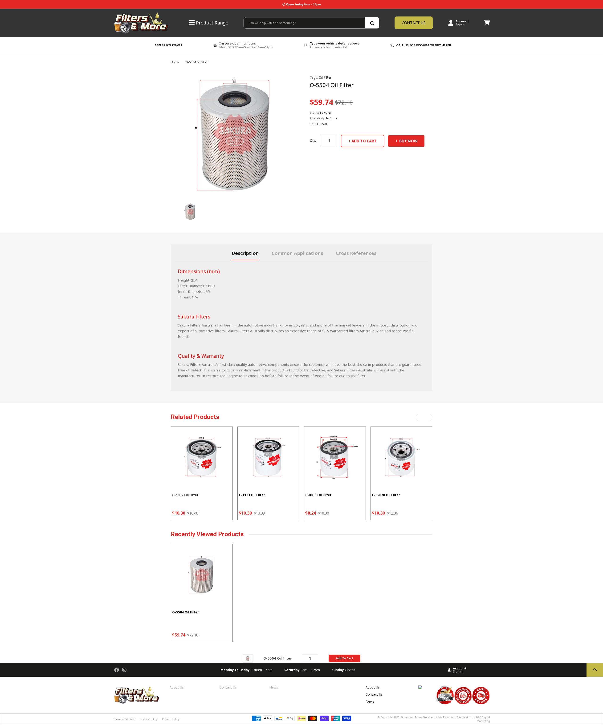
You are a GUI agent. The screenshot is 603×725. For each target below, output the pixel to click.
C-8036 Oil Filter (318, 495)
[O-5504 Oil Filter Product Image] (190, 211)
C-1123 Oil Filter (252, 495)
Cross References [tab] (356, 253)
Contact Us (228, 687)
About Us (177, 687)
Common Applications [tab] (297, 253)
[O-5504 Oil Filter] (248, 658)
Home (175, 62)
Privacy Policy (148, 719)
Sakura (325, 112)
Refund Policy (170, 719)
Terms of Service (124, 719)
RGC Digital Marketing (483, 719)
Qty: (313, 140)
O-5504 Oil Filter (185, 612)
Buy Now (407, 141)
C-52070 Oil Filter (386, 495)
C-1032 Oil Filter (185, 495)
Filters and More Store (415, 717)
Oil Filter (325, 77)
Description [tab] (245, 253)
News (273, 687)
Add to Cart (364, 141)
